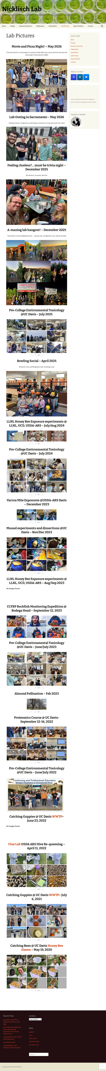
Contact (90, 26)
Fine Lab (14, 844)
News (4, 26)
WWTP (57, 816)
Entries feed (33, 1038)
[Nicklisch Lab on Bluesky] (86, 77)
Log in (31, 1035)
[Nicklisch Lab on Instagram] (74, 77)
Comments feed (34, 1041)
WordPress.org (33, 1045)
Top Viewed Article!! (9, 1042)
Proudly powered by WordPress (12, 1067)
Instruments (53, 26)
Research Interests (25, 26)
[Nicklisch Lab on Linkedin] (80, 77)
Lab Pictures (65, 26)
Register (31, 1032)
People (12, 26)
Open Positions (78, 26)
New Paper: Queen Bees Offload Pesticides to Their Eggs (11, 1022)
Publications (40, 26)
